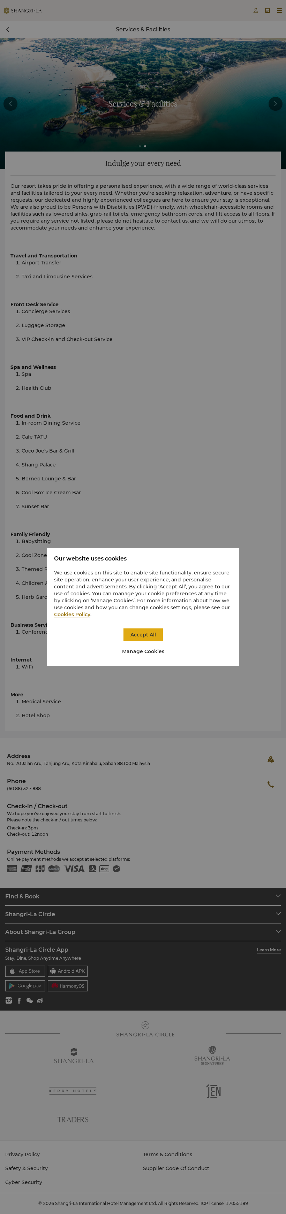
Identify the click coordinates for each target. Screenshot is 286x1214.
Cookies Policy (72, 614)
